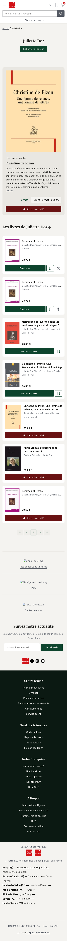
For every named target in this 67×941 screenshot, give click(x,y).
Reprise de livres (33, 737)
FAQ (33, 588)
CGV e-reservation (33, 826)
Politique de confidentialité (33, 810)
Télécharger (25, 268)
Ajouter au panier (29, 351)
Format (24, 199)
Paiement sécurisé (33, 698)
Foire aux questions (33, 687)
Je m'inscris (52, 647)
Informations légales (33, 805)
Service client (33, 713)
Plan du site (33, 831)
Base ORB (33, 787)
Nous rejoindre (33, 776)
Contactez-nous (33, 610)
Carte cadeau (33, 732)
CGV (33, 820)
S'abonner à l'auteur (33, 48)
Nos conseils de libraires (33, 566)
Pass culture (33, 742)
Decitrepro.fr (33, 781)
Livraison (33, 692)
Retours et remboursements (33, 703)
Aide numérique (33, 708)
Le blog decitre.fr (33, 747)
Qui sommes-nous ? (33, 766)
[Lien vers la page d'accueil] (12, 5)
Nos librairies (33, 771)
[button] (33, 178)
